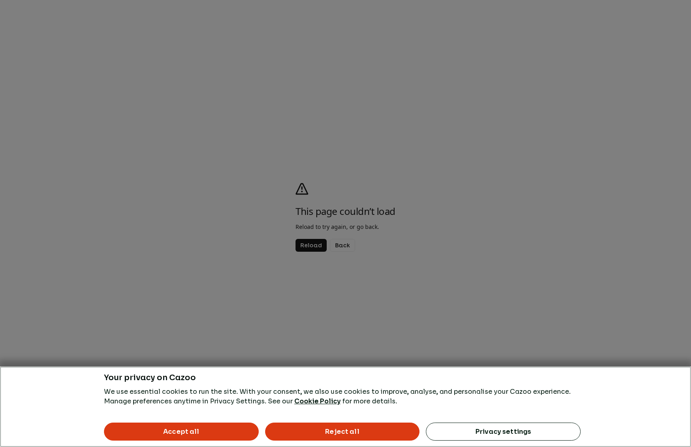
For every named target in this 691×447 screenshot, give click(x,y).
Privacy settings (503, 431)
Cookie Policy (317, 401)
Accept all (181, 431)
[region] (345, 407)
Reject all (342, 431)
